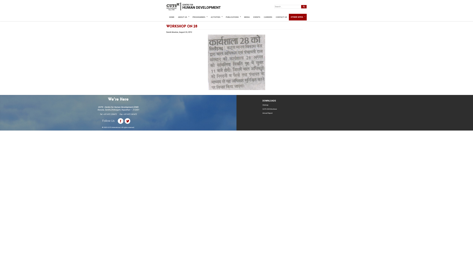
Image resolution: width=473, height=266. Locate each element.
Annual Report (267, 113)
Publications (232, 17)
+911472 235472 (110, 114)
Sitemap (265, 105)
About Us (182, 17)
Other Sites (297, 17)
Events (256, 17)
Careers (268, 17)
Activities (215, 17)
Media (247, 17)
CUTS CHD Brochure (269, 109)
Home (171, 17)
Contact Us (281, 17)
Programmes (199, 17)
